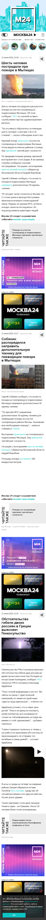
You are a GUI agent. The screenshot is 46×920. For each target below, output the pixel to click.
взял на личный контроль (14, 169)
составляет (25, 458)
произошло (19, 434)
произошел (23, 140)
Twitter (16, 428)
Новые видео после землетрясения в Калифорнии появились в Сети (26, 823)
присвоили (11, 150)
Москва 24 (23, 34)
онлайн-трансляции (23, 219)
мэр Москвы (6, 527)
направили (7, 185)
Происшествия (26, 57)
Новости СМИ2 (8, 292)
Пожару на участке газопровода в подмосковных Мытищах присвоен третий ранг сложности (27, 234)
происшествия (7, 249)
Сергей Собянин (19, 527)
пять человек (17, 790)
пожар (17, 249)
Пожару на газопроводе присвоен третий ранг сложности (23, 512)
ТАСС (14, 116)
